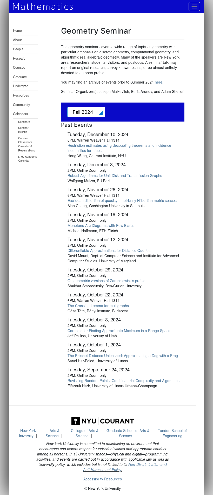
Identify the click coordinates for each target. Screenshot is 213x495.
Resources (21, 95)
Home (17, 30)
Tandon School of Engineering (172, 433)
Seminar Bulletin (23, 129)
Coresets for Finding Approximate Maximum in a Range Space (119, 330)
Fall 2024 (84, 112)
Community (21, 104)
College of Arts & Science (84, 433)
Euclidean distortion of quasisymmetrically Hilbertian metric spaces (122, 200)
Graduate (20, 76)
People (18, 48)
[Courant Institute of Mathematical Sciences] (102, 421)
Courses (19, 67)
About (17, 39)
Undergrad (20, 85)
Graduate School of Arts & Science (127, 433)
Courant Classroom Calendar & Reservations (26, 144)
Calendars (20, 113)
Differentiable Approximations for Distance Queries (109, 250)
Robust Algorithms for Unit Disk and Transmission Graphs (115, 175)
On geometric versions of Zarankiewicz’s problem (108, 280)
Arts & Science (53, 433)
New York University (26, 433)
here (158, 82)
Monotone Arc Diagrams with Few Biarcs (101, 225)
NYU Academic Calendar (27, 158)
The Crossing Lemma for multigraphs (98, 305)
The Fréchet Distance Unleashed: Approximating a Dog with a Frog (123, 355)
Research (20, 58)
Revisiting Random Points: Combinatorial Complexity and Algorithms (123, 380)
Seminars (24, 121)
